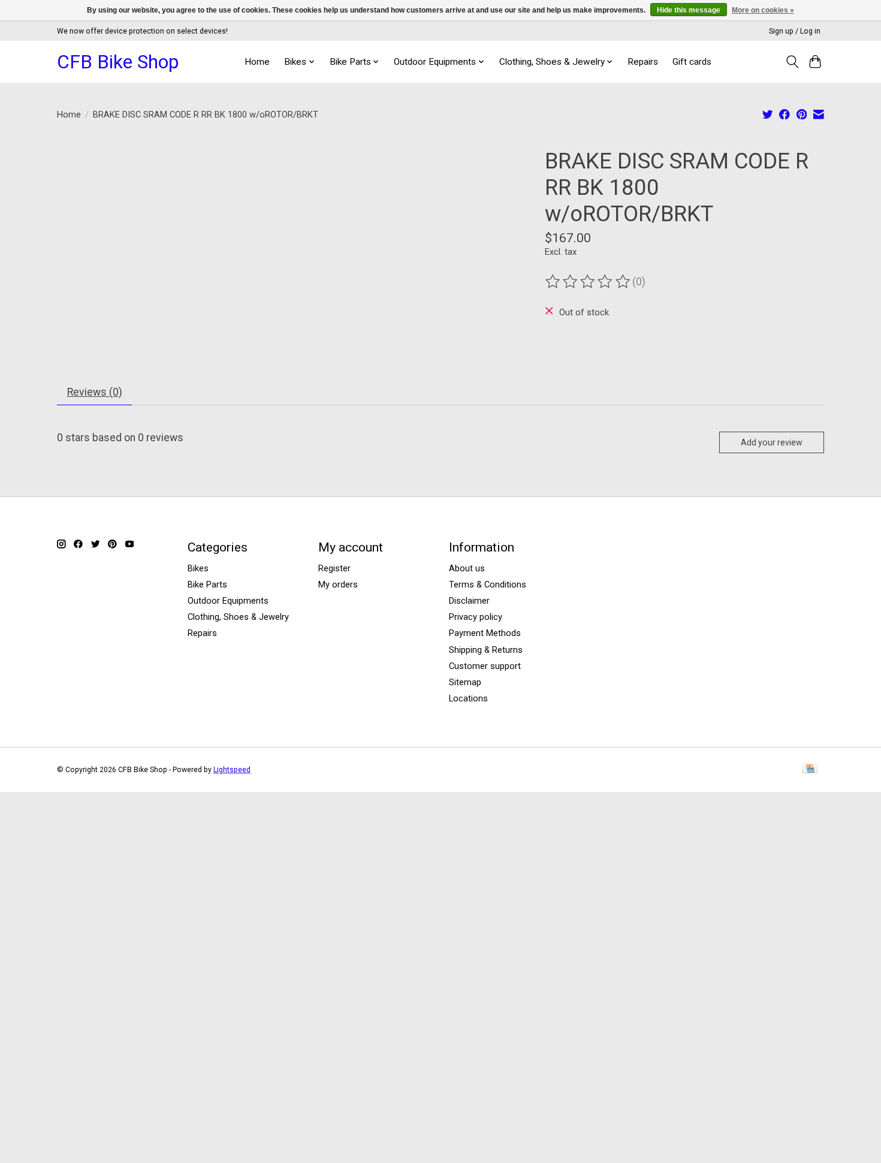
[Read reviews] (588, 282)
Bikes (198, 568)
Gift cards (691, 61)
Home (257, 61)
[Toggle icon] (792, 62)
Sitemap (465, 682)
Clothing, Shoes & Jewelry (238, 616)
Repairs (642, 61)
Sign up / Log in (794, 31)
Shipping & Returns (486, 649)
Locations (468, 698)
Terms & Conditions (487, 584)
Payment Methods (485, 633)
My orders (338, 584)
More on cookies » (763, 10)
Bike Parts (207, 584)
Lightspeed (232, 770)
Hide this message (688, 10)
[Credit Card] (809, 769)
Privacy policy (475, 616)
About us (467, 568)
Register (334, 568)
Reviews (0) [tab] (94, 392)
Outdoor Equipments (228, 600)
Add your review (771, 442)
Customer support (485, 666)
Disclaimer (469, 600)
